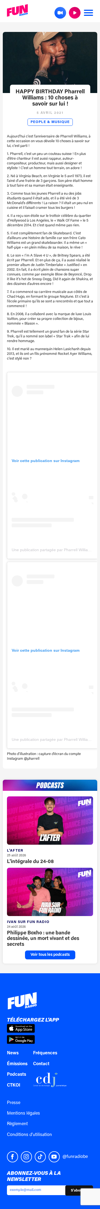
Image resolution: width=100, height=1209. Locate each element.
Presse (13, 1103)
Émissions (17, 1064)
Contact (41, 1064)
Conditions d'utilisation (29, 1135)
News (13, 1053)
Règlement (17, 1124)
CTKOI (13, 1085)
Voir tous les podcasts (50, 955)
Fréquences (45, 1053)
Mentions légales (23, 1113)
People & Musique (50, 122)
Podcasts (16, 1074)
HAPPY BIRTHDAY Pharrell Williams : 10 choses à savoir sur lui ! (50, 98)
